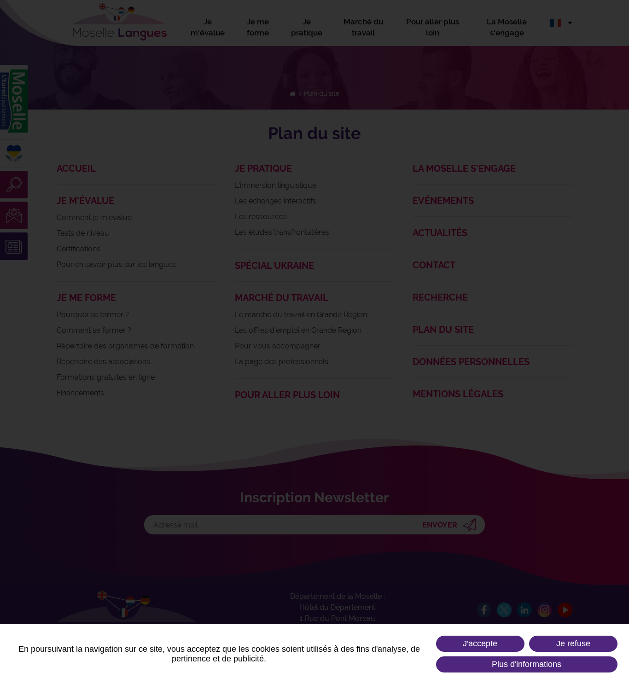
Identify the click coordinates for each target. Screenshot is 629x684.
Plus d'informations (526, 664)
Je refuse (573, 643)
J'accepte (480, 643)
